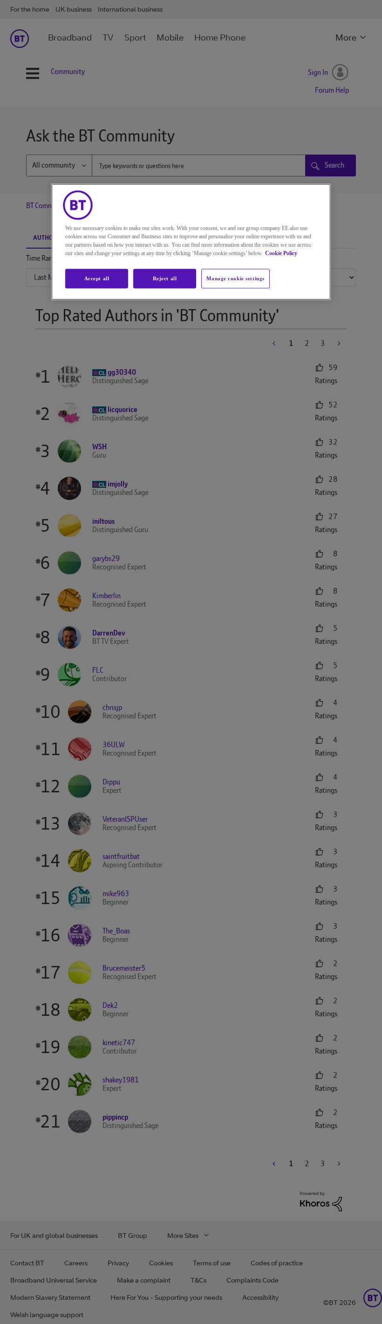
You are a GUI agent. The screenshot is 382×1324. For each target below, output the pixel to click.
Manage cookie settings (235, 278)
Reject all (165, 278)
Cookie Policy (281, 253)
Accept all (96, 278)
